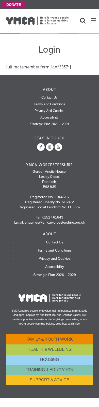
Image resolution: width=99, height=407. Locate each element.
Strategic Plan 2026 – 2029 (49, 124)
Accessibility (49, 117)
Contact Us (49, 97)
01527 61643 (52, 217)
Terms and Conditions (49, 104)
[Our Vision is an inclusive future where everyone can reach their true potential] (37, 20)
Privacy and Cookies (49, 111)
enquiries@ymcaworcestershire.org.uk (55, 222)
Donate (13, 5)
